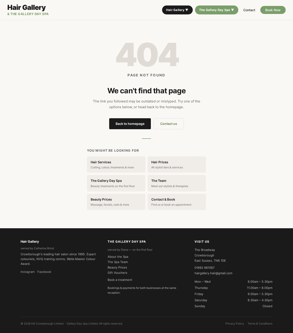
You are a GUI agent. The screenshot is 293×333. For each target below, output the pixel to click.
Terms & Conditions (260, 323)
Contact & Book (171, 201)
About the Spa (118, 256)
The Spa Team (118, 262)
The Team (169, 183)
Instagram (28, 272)
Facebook (44, 272)
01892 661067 (204, 267)
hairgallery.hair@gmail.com (213, 273)
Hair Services (112, 164)
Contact (249, 10)
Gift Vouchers (117, 272)
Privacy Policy (234, 323)
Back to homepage (130, 124)
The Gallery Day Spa (113, 183)
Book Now (273, 10)
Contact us (168, 124)
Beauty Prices (110, 201)
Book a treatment (120, 280)
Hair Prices (167, 164)
